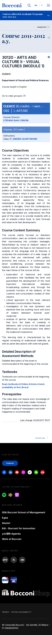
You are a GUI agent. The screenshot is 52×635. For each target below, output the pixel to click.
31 (24, 95)
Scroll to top (40, 438)
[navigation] (26, 15)
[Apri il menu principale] (48, 5)
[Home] (12, 5)
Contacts (10, 463)
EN (36, 5)
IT (42, 5)
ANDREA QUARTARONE (25, 139)
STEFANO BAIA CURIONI (15, 120)
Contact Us (41, 27)
